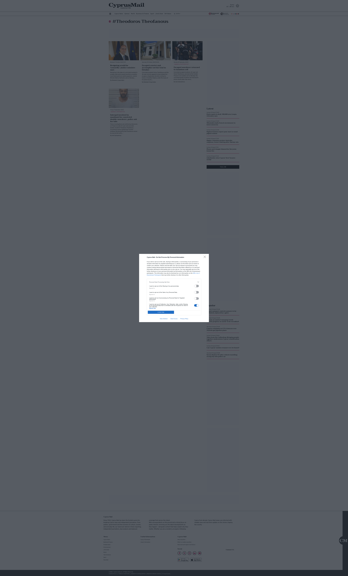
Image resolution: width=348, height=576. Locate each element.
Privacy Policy (184, 318)
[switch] (196, 286)
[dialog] (174, 288)
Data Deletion (164, 318)
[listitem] (174, 282)
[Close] (205, 257)
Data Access (174, 318)
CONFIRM (161, 312)
